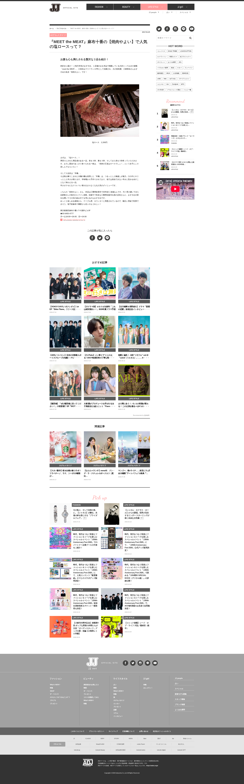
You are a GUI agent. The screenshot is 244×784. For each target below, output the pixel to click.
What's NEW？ (55, 685)
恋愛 (115, 710)
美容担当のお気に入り (91, 685)
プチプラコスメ (184, 79)
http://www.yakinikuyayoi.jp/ (74, 220)
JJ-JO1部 (160, 90)
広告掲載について (128, 731)
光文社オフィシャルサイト (162, 731)
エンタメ (116, 703)
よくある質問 (180, 710)
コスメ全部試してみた (91, 697)
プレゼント (54, 703)
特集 (51, 688)
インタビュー (118, 716)
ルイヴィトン (161, 57)
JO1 (180, 62)
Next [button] (137, 115)
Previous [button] (62, 115)
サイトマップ (113, 731)
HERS (131, 738)
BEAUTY (126, 6)
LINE (159, 79)
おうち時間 (172, 62)
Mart (144, 738)
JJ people (152, 12)
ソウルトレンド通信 (173, 90)
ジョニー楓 (187, 90)
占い (168, 12)
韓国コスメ (173, 57)
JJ (74, 738)
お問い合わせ (143, 731)
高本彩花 (185, 73)
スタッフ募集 (180, 699)
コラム (115, 713)
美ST (159, 738)
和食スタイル (187, 738)
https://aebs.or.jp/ (152, 765)
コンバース (161, 51)
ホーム (52, 28)
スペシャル (184, 12)
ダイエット (161, 62)
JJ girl (180, 6)
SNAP (52, 691)
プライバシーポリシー (96, 731)
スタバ (179, 68)
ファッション (56, 679)
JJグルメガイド (118, 700)
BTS (182, 84)
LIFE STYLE (153, 6)
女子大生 (173, 79)
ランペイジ (188, 68)
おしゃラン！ (148, 688)
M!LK (168, 73)
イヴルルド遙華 (162, 68)
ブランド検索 (180, 704)
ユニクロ (160, 84)
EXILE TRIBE (172, 51)
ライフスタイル (61, 28)
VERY (102, 738)
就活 (172, 68)
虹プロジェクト (185, 57)
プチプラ (53, 700)
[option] (99, 115)
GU (167, 84)
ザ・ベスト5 (54, 694)
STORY (116, 738)
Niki (165, 79)
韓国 (85, 688)
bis (173, 738)
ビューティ (88, 679)
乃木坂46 (175, 84)
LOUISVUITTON (185, 51)
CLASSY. (88, 738)
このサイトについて (77, 731)
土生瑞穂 (176, 73)
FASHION (99, 6)
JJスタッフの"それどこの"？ (60, 697)
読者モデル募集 (181, 694)
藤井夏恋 (160, 73)
